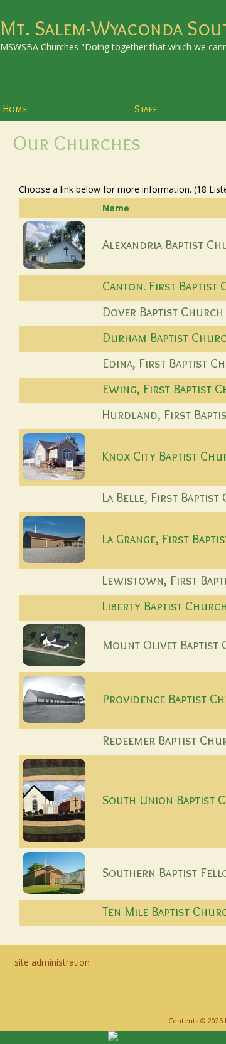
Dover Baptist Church (162, 311)
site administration (52, 962)
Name (115, 208)
